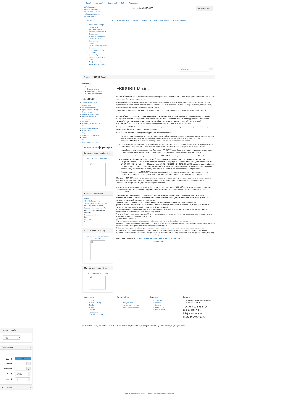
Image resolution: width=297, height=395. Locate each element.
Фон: (8, 374)
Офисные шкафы (95, 38)
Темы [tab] (6, 354)
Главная (87, 77)
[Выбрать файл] (28, 363)
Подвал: (7, 369)
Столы (111, 20)
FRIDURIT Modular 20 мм (93, 205)
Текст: (8, 379)
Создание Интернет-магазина (131, 393)
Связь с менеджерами (95, 93)
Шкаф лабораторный (97, 64)
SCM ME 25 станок (180, 20)
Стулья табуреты (95, 55)
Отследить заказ (93, 89)
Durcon (87, 198)
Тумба (91, 59)
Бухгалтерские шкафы (97, 31)
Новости (158, 302)
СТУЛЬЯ (153, 20)
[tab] (16, 347)
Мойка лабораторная (97, 36)
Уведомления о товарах (96, 91)
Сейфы (91, 43)
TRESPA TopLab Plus (92, 201)
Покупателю (164, 20)
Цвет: (8, 359)
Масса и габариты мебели (98, 273)
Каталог (89, 20)
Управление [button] (7, 387)
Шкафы (136, 20)
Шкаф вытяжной (95, 62)
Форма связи (160, 309)
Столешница (93, 52)
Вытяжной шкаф (123, 20)
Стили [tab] (14, 354)
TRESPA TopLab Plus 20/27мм (95, 203)
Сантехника (93, 41)
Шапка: (7, 363)
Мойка (144, 20)
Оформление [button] (7, 347)
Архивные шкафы (95, 29)
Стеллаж (92, 48)
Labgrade (87, 219)
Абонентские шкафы (96, 24)
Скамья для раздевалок (98, 45)
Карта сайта (159, 307)
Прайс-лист (159, 300)
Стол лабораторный (96, 50)
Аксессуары (93, 27)
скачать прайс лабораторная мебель (98, 237)
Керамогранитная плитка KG (95, 208)
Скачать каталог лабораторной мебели (97, 159)
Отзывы (158, 305)
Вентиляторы (94, 34)
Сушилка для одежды (97, 57)
